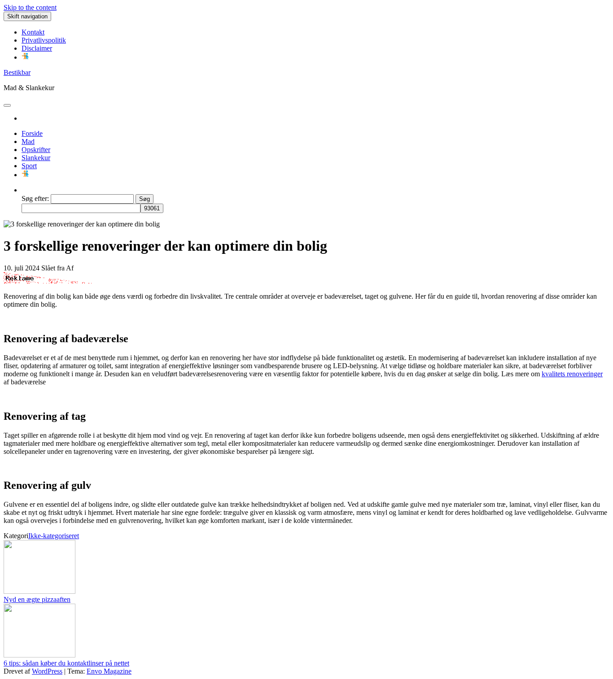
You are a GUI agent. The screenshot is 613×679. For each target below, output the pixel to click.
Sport (29, 166)
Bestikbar (17, 72)
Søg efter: (35, 198)
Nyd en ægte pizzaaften (37, 599)
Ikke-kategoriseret (53, 536)
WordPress (47, 671)
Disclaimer (37, 48)
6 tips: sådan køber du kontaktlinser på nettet (66, 663)
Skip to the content (30, 7)
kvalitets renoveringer (572, 374)
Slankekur (36, 157)
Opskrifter (36, 149)
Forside (32, 133)
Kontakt (33, 32)
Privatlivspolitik (44, 40)
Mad (28, 141)
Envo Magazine (109, 671)
